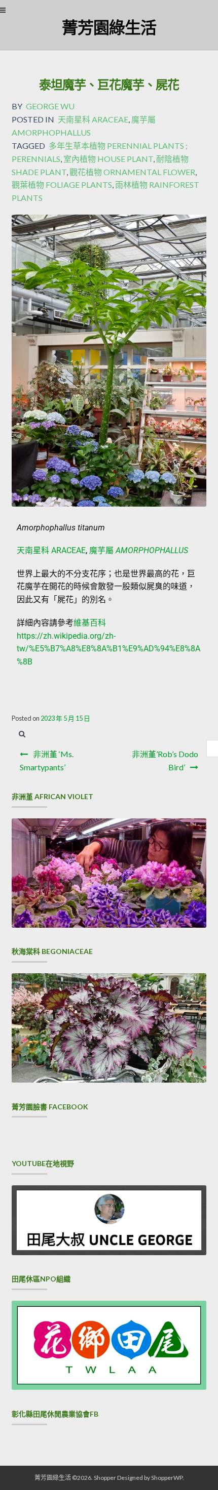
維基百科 (90, 623)
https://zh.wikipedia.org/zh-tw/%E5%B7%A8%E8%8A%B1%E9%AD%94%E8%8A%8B (108, 649)
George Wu (50, 106)
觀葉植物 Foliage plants (62, 184)
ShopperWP (167, 1477)
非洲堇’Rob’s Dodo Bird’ (165, 760)
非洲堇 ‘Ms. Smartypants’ (47, 760)
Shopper (105, 1477)
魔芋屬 (138, 550)
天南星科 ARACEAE (51, 550)
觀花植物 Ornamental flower (132, 172)
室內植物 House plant (108, 158)
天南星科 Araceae (93, 119)
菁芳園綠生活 (109, 27)
